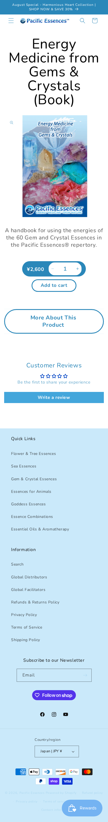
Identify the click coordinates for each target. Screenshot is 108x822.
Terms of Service (26, 627)
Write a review (54, 397)
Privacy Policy (24, 614)
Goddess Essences (28, 504)
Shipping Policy (25, 639)
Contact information (56, 810)
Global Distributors (29, 577)
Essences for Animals (31, 491)
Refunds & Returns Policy (35, 602)
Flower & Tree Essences (33, 453)
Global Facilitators (28, 589)
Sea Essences (23, 466)
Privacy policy (27, 801)
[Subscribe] (85, 675)
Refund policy (92, 793)
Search (17, 564)
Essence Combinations (32, 516)
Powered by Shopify (61, 793)
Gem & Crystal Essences (34, 479)
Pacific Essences (32, 793)
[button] (11, 20)
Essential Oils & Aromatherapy (40, 529)
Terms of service (55, 801)
